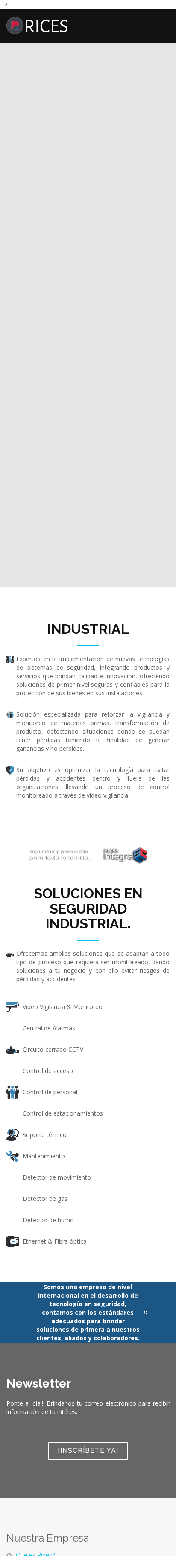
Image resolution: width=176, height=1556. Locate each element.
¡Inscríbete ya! (88, 1450)
